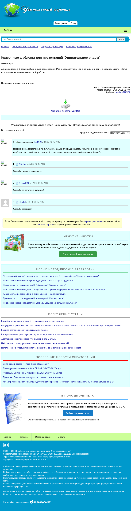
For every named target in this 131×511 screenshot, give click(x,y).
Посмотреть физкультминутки (77, 254)
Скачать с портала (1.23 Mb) (65, 111)
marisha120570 (123, 92)
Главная (5, 46)
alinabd (22, 202)
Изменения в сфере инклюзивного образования (26, 364)
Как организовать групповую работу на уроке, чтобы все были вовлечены (37, 334)
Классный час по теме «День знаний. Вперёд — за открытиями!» (34, 294)
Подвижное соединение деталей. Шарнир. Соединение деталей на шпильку (40, 303)
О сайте (61, 437)
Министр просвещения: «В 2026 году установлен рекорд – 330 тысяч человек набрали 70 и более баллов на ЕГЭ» (59, 382)
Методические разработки (25, 46)
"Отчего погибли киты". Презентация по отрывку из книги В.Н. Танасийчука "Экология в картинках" (51, 276)
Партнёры (23, 437)
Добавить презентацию (78, 413)
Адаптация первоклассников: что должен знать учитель (28, 339)
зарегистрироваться (94, 221)
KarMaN (38, 142)
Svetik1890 (24, 183)
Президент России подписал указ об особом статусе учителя (33, 377)
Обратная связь (42, 437)
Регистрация (61, 23)
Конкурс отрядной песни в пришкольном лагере (24, 330)
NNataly (22, 164)
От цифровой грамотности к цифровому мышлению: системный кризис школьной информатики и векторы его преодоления (61, 325)
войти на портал (45, 224)
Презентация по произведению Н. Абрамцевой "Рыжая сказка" (33, 298)
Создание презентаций (52, 46)
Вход (73, 23)
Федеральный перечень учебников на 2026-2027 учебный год (32, 373)
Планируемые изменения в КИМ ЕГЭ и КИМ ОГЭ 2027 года (32, 368)
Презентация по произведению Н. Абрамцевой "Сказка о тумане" (34, 285)
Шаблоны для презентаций (79, 46)
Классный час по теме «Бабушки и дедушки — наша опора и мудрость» (38, 280)
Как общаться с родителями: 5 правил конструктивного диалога (32, 321)
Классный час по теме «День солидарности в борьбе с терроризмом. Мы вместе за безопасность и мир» (54, 289)
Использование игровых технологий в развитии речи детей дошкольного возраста (41, 348)
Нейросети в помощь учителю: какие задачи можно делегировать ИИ (35, 343)
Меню (8, 30)
